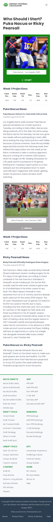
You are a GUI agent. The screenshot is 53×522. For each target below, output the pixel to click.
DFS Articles (8, 487)
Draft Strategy (9, 432)
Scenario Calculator (12, 428)
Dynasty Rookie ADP (35, 403)
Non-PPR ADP (32, 391)
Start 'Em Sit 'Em (10, 450)
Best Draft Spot (10, 440)
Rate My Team (9, 403)
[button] (46, 5)
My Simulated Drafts (12, 399)
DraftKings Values (34, 454)
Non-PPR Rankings (34, 424)
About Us (30, 479)
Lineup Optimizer (10, 454)
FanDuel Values (33, 459)
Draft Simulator (10, 395)
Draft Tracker (9, 420)
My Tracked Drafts (11, 424)
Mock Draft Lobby (11, 383)
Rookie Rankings (33, 436)
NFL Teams (31, 471)
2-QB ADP (30, 395)
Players (6, 491)
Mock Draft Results (11, 387)
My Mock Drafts (10, 391)
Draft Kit (6, 471)
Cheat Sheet (8, 416)
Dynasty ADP (32, 399)
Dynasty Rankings (34, 432)
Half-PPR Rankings (34, 420)
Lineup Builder (32, 463)
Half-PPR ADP (32, 387)
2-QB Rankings (33, 428)
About (4, 516)
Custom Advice (10, 463)
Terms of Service (35, 516)
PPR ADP (30, 383)
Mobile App (8, 408)
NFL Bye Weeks (33, 475)
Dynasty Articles (10, 483)
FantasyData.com (34, 512)
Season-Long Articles (13, 479)
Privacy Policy (17, 516)
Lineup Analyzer (10, 459)
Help (28, 483)
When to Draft (9, 436)
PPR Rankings (32, 416)
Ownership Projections (36, 450)
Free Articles (8, 475)
